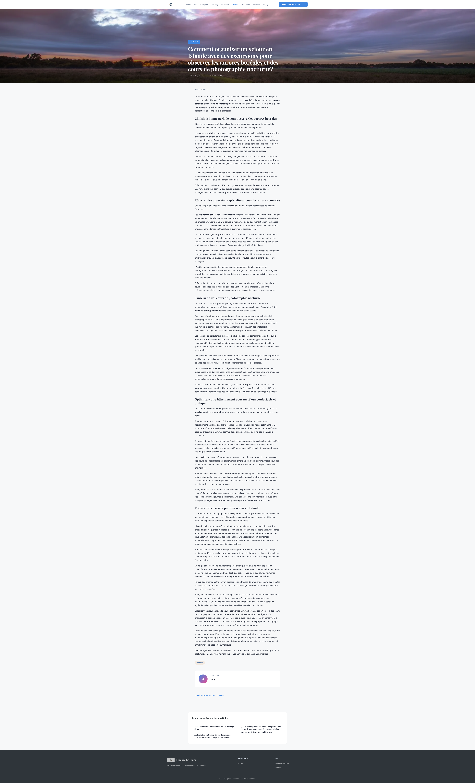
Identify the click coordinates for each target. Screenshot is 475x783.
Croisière (225, 4)
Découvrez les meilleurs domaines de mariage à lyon (214, 727)
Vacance (256, 4)
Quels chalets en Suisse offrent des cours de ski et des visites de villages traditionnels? (212, 736)
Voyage (266, 4)
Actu (195, 4)
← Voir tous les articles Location (209, 695)
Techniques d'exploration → (293, 4)
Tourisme (246, 4)
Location (235, 4)
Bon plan (204, 4)
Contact (278, 768)
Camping (214, 4)
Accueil (187, 4)
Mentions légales (282, 763)
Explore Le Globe (186, 759)
